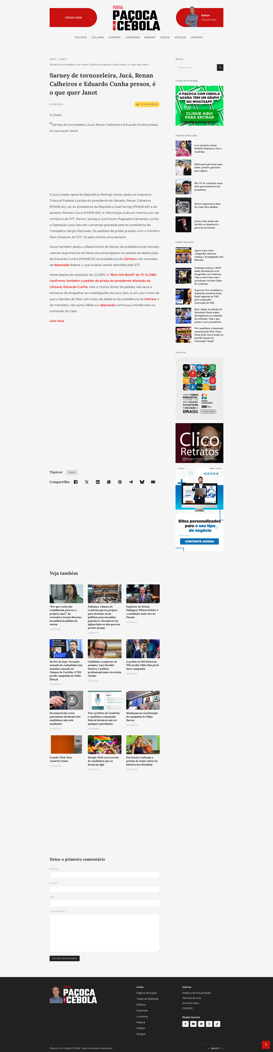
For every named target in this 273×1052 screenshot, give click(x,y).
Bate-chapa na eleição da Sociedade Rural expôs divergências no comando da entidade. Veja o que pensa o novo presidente (208, 316)
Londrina (133, 37)
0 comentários (149, 104)
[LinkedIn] (97, 482)
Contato (197, 37)
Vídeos (165, 37)
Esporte (115, 37)
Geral (62, 59)
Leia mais (57, 321)
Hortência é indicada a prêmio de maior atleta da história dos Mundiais (142, 761)
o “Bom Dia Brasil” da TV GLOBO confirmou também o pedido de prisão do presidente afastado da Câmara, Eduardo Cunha (103, 281)
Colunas (97, 37)
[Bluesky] (142, 482)
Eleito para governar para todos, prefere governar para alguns (208, 167)
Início (53, 59)
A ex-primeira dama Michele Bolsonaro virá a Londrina (208, 148)
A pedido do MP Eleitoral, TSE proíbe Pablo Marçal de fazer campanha (142, 665)
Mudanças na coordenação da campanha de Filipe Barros (142, 716)
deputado (61, 265)
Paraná (149, 37)
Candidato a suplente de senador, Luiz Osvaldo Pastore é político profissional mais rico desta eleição (104, 668)
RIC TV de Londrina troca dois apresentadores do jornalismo (208, 186)
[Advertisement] (105, 365)
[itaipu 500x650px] (199, 388)
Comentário (58, 911)
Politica (81, 37)
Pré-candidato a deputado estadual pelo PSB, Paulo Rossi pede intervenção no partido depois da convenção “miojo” (208, 334)
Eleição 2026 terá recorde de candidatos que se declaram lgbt (103, 761)
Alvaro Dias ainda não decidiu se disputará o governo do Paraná (206, 224)
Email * (54, 883)
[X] (86, 482)
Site (52, 897)
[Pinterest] (120, 482)
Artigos (180, 37)
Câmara (130, 259)
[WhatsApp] (108, 482)
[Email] (153, 482)
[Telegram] (131, 482)
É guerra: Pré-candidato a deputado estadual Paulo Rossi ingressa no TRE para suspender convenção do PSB (208, 296)
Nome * (54, 868)
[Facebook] (75, 482)
